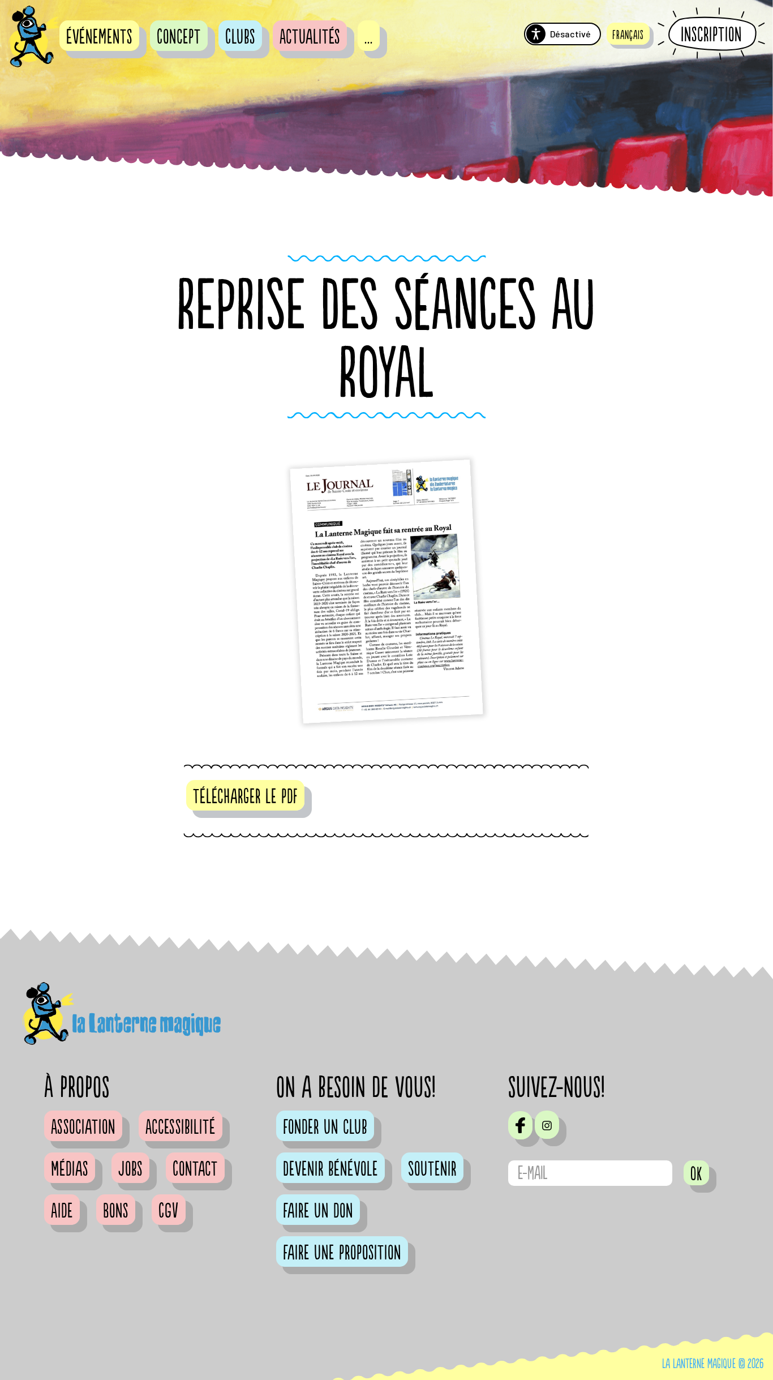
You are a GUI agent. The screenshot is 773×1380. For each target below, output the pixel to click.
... (368, 37)
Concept (179, 37)
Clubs (240, 37)
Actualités (310, 37)
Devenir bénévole (330, 1169)
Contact (195, 1169)
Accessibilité (180, 1127)
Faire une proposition (342, 1253)
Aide (62, 1211)
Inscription (711, 34)
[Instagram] (547, 1125)
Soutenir (432, 1169)
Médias (69, 1169)
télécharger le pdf (245, 797)
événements (99, 37)
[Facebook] (520, 1125)
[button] (628, 34)
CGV (168, 1211)
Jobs (130, 1169)
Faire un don (318, 1211)
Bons (115, 1211)
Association (83, 1127)
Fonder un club (325, 1127)
